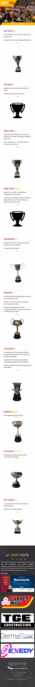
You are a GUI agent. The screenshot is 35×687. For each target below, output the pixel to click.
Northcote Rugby (21, 672)
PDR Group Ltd (20, 664)
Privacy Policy (17, 676)
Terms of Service (20, 679)
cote (20, 555)
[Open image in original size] (17, 583)
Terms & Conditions (17, 674)
